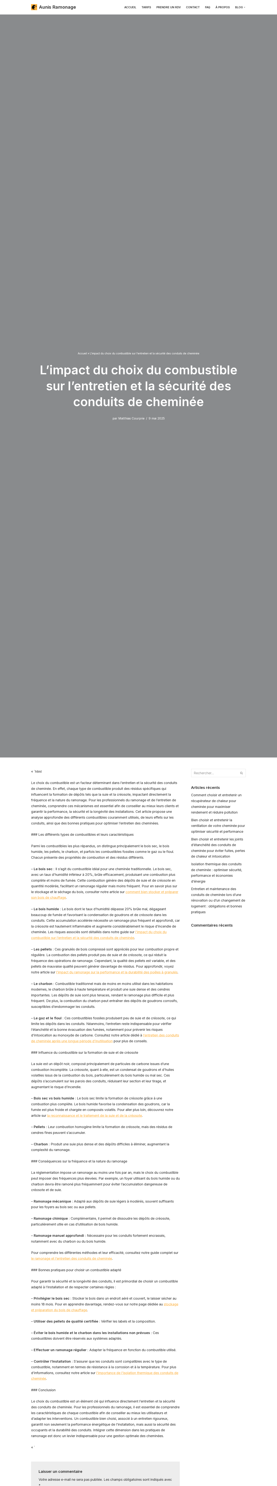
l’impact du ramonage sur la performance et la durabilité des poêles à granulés (117, 972)
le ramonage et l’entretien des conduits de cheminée (71, 1258)
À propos (223, 7)
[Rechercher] (241, 773)
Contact (193, 7)
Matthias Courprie (131, 418)
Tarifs (146, 7)
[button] (244, 7)
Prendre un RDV (168, 7)
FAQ (207, 7)
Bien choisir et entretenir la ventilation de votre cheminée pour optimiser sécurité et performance (218, 825)
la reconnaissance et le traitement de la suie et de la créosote (94, 1116)
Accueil (130, 7)
